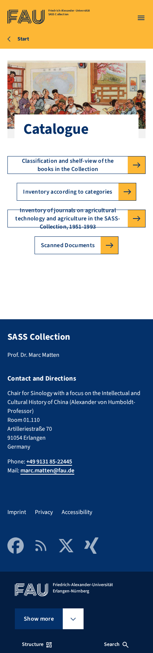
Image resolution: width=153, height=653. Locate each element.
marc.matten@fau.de (47, 470)
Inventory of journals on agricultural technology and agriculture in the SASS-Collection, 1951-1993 (67, 218)
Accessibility (77, 512)
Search (112, 644)
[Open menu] (141, 18)
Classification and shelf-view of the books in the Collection (68, 165)
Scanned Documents (68, 245)
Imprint (16, 512)
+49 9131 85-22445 (49, 462)
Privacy (44, 512)
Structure (32, 644)
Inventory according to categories (68, 192)
